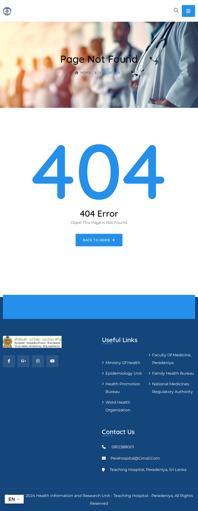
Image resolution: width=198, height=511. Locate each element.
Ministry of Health (123, 362)
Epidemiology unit (124, 373)
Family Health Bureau (173, 373)
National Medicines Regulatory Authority (172, 388)
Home (85, 72)
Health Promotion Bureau (123, 388)
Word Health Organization (118, 406)
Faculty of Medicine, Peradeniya (171, 359)
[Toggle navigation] (188, 11)
